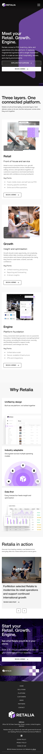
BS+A (34, 749)
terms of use (21, 746)
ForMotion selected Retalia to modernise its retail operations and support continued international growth (20, 592)
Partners (21, 704)
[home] (9, 5)
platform (21, 693)
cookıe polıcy (21, 739)
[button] (38, 5)
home (22, 686)
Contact (21, 707)
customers (21, 697)
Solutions (21, 689)
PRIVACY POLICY (21, 742)
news (21, 700)
